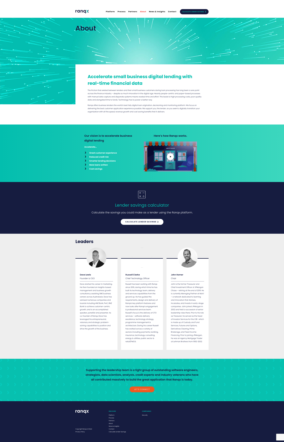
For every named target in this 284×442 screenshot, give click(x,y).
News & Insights (157, 11)
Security (145, 415)
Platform (110, 11)
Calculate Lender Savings (193, 12)
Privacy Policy (80, 432)
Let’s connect (142, 389)
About (143, 11)
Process (122, 11)
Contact (172, 11)
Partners (132, 11)
